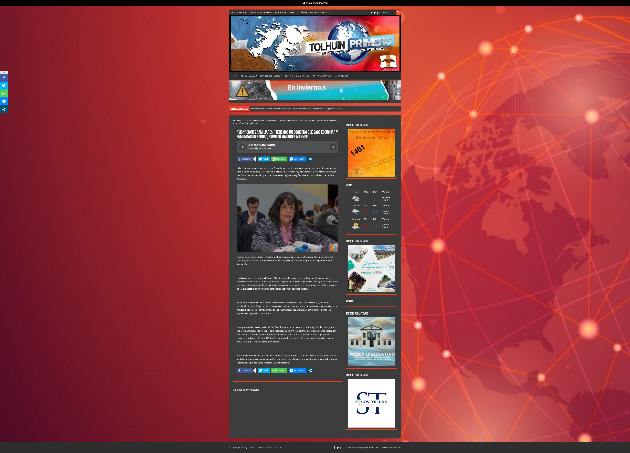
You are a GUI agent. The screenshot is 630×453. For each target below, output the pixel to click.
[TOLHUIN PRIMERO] (315, 43)
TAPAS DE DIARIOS (298, 76)
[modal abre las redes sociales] (310, 159)
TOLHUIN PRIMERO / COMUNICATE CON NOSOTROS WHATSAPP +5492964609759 (291, 12)
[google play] (374, 13)
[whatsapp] (378, 13)
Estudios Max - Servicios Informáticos (383, 447)
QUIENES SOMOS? (272, 76)
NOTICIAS (250, 76)
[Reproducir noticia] (242, 147)
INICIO (235, 75)
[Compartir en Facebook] (245, 159)
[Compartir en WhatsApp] (279, 159)
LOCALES (247, 120)
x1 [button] (332, 147)
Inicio (238, 120)
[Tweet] (264, 159)
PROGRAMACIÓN (323, 76)
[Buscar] (398, 12)
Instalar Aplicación (317, 3)
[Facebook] (372, 13)
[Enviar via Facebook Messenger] (297, 159)
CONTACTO (343, 76)
